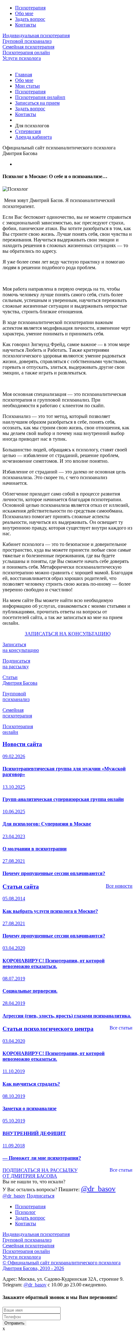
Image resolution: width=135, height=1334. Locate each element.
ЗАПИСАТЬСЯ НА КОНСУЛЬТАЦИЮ (68, 633)
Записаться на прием (37, 103)
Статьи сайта (21, 886)
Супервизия (28, 131)
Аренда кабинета (33, 137)
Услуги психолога (22, 58)
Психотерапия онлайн (26, 52)
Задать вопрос (30, 19)
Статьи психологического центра (48, 1028)
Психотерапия (30, 7)
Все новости (119, 886)
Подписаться (40, 1195)
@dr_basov (98, 1189)
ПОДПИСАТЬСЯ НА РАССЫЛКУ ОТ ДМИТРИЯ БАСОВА (40, 1173)
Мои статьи (27, 86)
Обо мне (24, 13)
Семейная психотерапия (28, 46)
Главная (23, 74)
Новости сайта (22, 744)
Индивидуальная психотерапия (36, 35)
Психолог (25, 1212)
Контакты (25, 24)
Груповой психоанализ (27, 41)
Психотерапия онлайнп (40, 97)
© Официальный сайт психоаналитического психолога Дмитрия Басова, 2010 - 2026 (62, 1265)
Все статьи (121, 1027)
